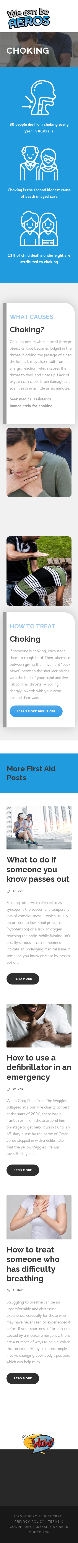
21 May (18, 1290)
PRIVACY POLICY (29, 1522)
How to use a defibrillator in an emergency (39, 1067)
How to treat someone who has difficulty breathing (33, 1264)
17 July (18, 890)
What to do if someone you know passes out (38, 869)
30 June (18, 1088)
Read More (23, 979)
